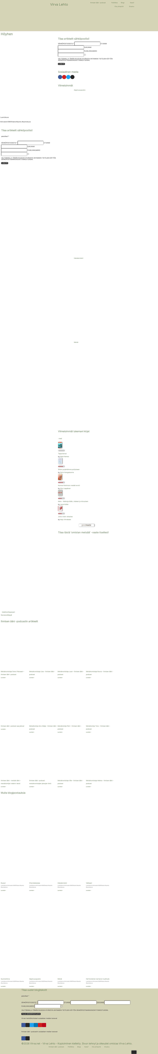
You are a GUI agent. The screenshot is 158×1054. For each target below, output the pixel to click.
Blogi (122, 3)
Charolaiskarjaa (34, 883)
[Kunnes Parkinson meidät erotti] (60, 479)
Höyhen (7, 34)
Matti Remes (64, 456)
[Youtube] (64, 77)
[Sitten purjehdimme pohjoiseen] (60, 463)
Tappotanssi (62, 453)
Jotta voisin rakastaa (65, 516)
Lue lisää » (3, 677)
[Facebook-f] (60, 77)
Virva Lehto (59, 4)
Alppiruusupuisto (79, 90)
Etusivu (131, 6)
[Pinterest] (44, 1025)
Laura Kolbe (64, 504)
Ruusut (3, 883)
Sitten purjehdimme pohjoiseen (69, 469)
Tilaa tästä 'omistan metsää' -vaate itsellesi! (83, 532)
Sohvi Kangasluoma (67, 472)
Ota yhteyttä (119, 6)
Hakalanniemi (78, 258)
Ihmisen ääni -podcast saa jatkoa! (12, 726)
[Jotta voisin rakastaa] (60, 511)
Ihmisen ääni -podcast (98, 3)
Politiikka (114, 3)
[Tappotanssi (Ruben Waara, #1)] (60, 448)
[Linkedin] (36, 1025)
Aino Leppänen (65, 488)
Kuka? (132, 3)
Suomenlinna (5, 979)
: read (60, 438)
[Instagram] (72, 77)
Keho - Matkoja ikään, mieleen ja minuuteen (73, 501)
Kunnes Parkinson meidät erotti (69, 485)
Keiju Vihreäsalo (65, 519)
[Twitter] (68, 77)
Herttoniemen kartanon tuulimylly (97, 979)
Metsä (76, 342)
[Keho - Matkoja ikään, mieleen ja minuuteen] (60, 495)
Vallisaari (89, 883)
